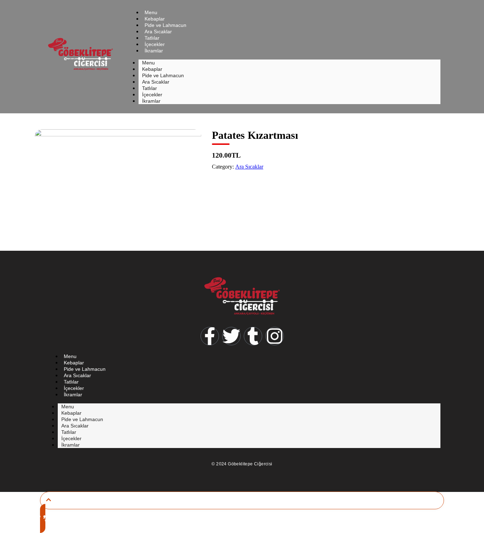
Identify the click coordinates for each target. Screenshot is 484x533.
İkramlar (154, 50)
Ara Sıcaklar (249, 167)
